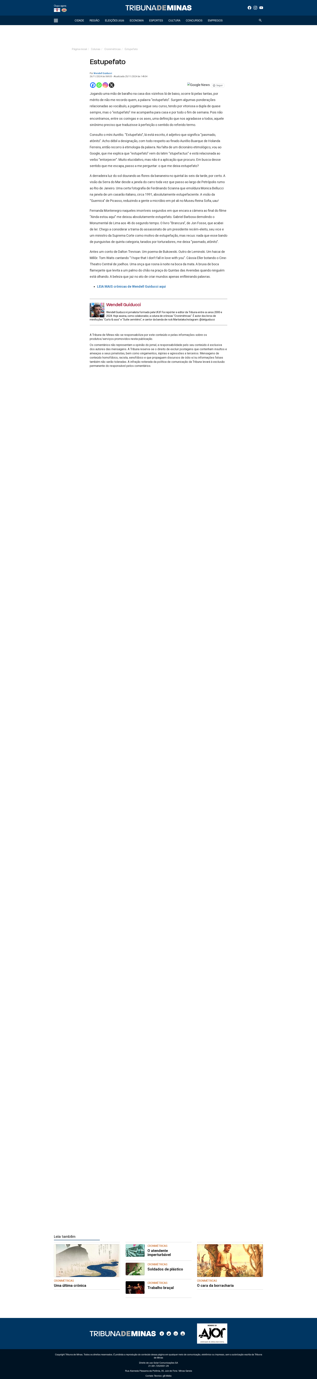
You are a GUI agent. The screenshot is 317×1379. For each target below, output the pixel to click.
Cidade (79, 20)
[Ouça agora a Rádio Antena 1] (57, 10)
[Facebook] (249, 8)
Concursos (194, 20)
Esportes (156, 20)
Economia (137, 20)
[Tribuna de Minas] (158, 8)
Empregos (215, 20)
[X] (111, 85)
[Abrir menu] (56, 20)
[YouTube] (261, 8)
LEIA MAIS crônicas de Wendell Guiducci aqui (131, 286)
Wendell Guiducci (103, 73)
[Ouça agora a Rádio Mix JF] (64, 10)
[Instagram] (255, 8)
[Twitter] (169, 1333)
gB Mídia (167, 1375)
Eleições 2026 (114, 20)
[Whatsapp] (99, 85)
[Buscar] (260, 20)
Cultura (174, 20)
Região (94, 20)
